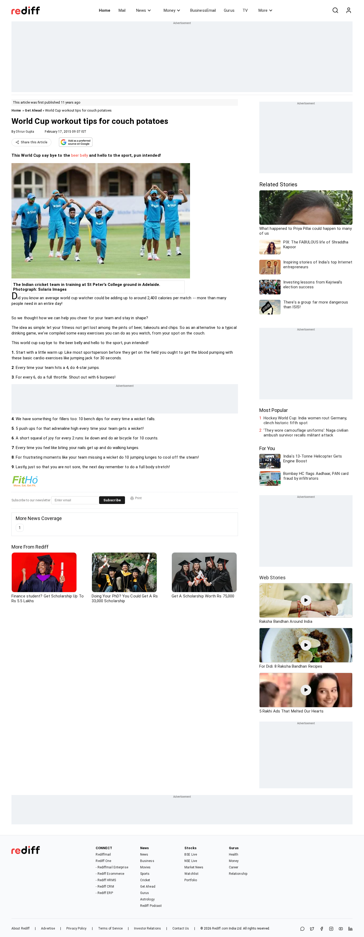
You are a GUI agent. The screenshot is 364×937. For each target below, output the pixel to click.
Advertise (48, 928)
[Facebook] (321, 929)
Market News (193, 867)
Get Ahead (33, 110)
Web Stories (272, 577)
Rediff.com (220, 928)
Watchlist (191, 874)
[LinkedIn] (350, 929)
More (263, 10)
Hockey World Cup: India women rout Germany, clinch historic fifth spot (305, 420)
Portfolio (190, 880)
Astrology (147, 899)
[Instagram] (331, 929)
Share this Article (34, 142)
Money (169, 10)
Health (233, 854)
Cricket (145, 880)
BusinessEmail (203, 10)
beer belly (79, 155)
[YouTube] (341, 929)
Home (104, 10)
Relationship (238, 874)
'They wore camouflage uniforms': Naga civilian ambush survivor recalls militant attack (306, 433)
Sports (145, 874)
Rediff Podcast (151, 906)
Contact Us (180, 928)
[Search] (335, 10)
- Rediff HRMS (106, 880)
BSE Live (190, 854)
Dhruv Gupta (25, 131)
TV (245, 10)
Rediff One (103, 861)
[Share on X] (312, 929)
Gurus (229, 10)
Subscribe (112, 500)
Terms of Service (110, 928)
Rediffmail (103, 854)
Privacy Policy (76, 928)
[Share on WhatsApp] (302, 929)
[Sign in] (349, 10)
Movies (145, 867)
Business (147, 861)
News (141, 10)
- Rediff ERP (104, 893)
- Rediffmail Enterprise (112, 867)
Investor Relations (147, 928)
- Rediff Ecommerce (110, 874)
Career (233, 867)
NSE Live (190, 861)
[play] (306, 600)
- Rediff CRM (105, 886)
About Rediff (20, 928)
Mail (122, 10)
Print (138, 498)
